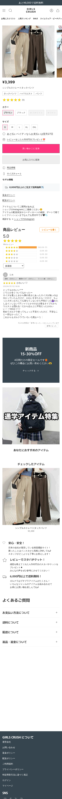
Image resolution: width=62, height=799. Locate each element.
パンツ (39, 93)
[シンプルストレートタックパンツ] (31, 496)
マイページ (7, 785)
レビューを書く (49, 229)
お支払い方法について (15, 612)
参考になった (52, 326)
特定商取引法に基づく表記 (15, 774)
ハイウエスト (26, 93)
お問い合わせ (8, 747)
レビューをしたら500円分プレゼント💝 (26, 139)
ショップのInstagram (24, 219)
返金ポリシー (8, 195)
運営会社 (6, 742)
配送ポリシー (8, 200)
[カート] (58, 10)
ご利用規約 (7, 763)
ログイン (6, 780)
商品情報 (11, 167)
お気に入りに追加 (31, 159)
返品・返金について (14, 642)
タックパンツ (10, 93)
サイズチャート (14, 173)
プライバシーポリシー (12, 769)
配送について (10, 632)
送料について (10, 622)
